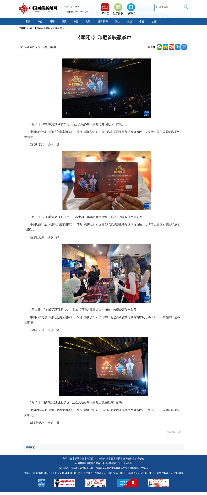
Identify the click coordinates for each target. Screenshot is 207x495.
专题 (153, 21)
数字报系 (118, 13)
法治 (117, 21)
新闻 (28, 21)
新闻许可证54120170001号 (142, 473)
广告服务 (139, 458)
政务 (40, 21)
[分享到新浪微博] (171, 47)
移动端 (131, 13)
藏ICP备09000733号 (43, 473)
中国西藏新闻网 (42, 28)
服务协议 (127, 458)
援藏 (64, 21)
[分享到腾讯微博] (177, 47)
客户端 (105, 5)
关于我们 (67, 458)
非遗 (141, 21)
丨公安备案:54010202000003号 (68, 473)
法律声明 (103, 458)
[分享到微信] (159, 47)
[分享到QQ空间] (165, 47)
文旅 (88, 21)
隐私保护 (115, 458)
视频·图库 (103, 21)
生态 (129, 21)
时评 (52, 21)
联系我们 (79, 458)
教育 (76, 21)
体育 (62, 28)
